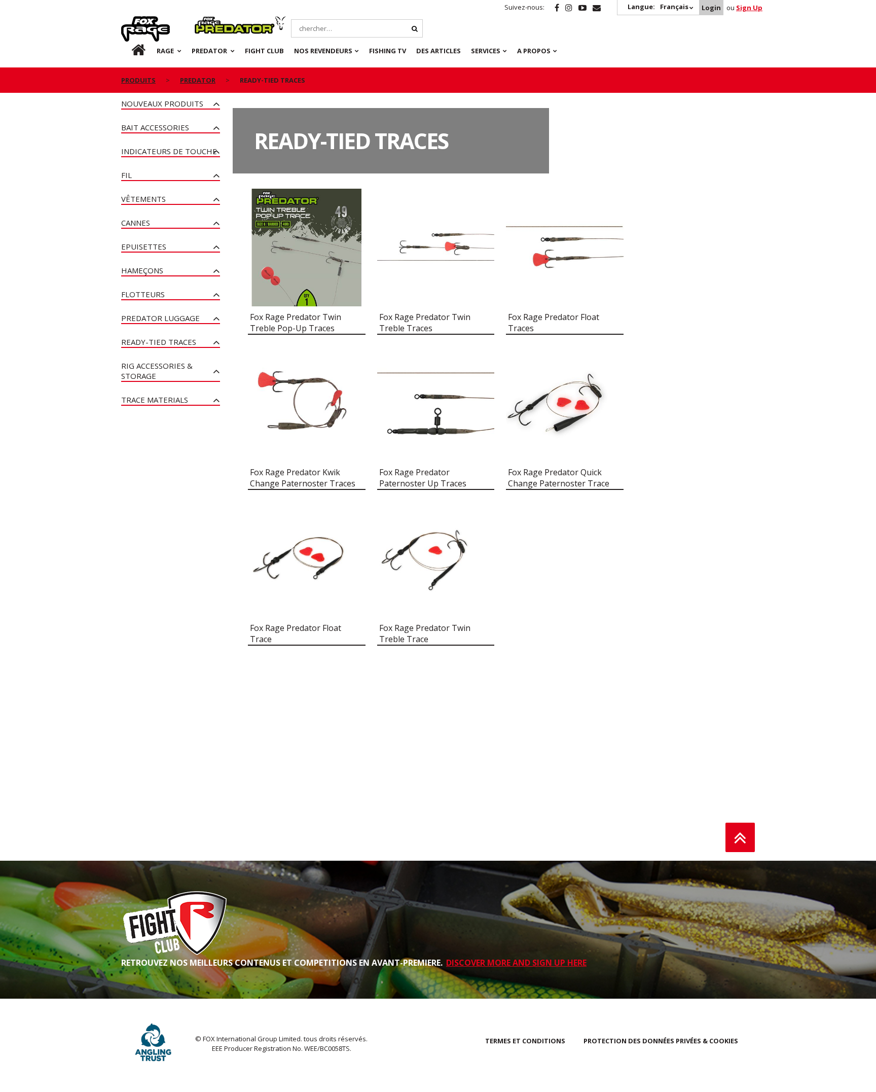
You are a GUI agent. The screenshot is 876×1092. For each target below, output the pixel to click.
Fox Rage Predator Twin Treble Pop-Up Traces (295, 322)
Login (711, 7)
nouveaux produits (162, 103)
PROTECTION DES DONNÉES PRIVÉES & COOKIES (660, 1040)
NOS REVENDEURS (323, 50)
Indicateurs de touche (169, 151)
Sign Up (749, 7)
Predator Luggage (160, 318)
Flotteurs (143, 294)
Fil (126, 175)
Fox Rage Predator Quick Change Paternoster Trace (558, 478)
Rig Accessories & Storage (157, 371)
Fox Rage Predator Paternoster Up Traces (422, 478)
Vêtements (143, 199)
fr (129, 50)
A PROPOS (534, 50)
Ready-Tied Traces (158, 342)
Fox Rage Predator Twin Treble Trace (424, 633)
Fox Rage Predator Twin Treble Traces (424, 322)
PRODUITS (138, 80)
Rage (130, 21)
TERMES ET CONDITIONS (525, 1040)
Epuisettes (143, 246)
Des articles (438, 50)
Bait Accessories (155, 127)
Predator (212, 21)
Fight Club (264, 50)
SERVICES (485, 50)
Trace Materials (154, 400)
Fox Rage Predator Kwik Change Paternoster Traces (302, 478)
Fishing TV (387, 50)
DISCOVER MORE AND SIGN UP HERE (516, 962)
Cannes (135, 223)
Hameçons (142, 270)
